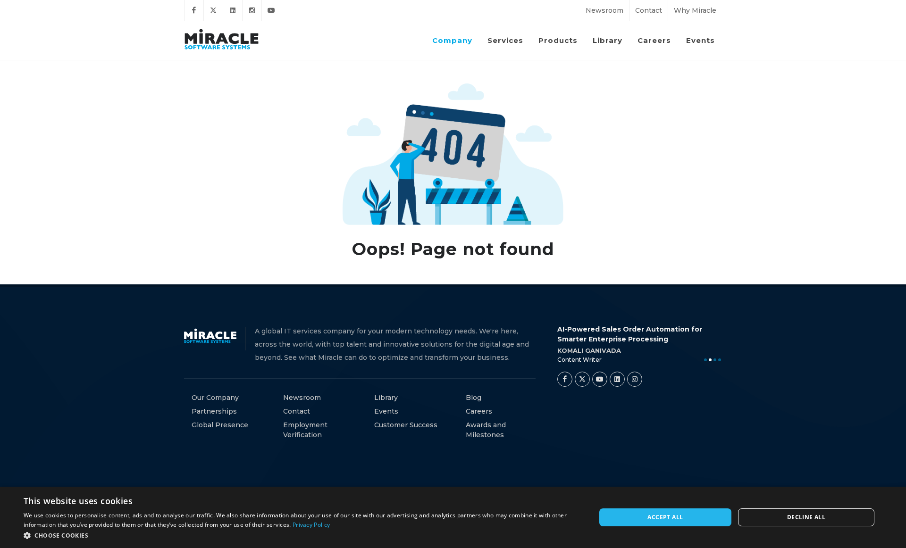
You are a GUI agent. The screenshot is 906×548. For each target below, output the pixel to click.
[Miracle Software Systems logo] (221, 39)
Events (386, 411)
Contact (648, 10)
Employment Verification (305, 430)
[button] (301, 535)
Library (386, 397)
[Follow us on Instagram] (252, 10)
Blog (473, 397)
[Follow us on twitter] (213, 10)
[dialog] (453, 517)
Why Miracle (695, 10)
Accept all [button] (665, 517)
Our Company (215, 397)
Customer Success (405, 425)
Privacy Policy (311, 525)
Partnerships (214, 411)
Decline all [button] (806, 517)
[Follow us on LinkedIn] (232, 10)
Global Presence (220, 425)
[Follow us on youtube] (271, 10)
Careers (479, 411)
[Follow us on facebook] (194, 10)
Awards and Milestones (486, 430)
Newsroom (604, 10)
